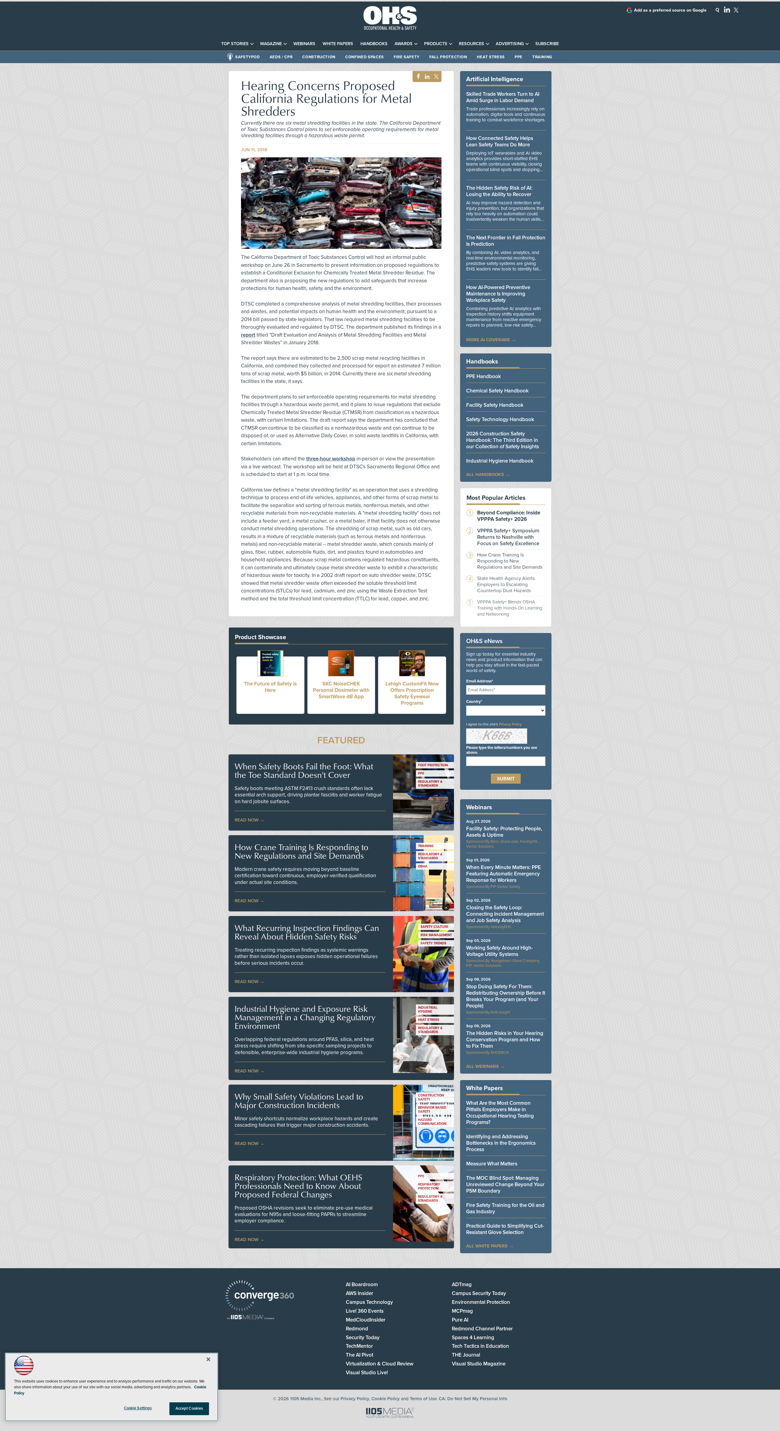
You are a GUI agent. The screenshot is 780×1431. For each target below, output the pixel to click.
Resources (471, 43)
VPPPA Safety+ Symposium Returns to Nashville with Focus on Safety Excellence (508, 537)
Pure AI (460, 1320)
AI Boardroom (362, 1284)
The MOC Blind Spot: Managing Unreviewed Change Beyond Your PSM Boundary (505, 1184)
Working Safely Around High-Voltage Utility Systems (499, 951)
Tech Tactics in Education (480, 1346)
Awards (404, 43)
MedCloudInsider (365, 1320)
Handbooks (374, 43)
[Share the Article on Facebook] (416, 76)
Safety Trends (433, 943)
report (248, 335)
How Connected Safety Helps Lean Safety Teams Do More (499, 141)
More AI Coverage (488, 339)
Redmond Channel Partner (482, 1328)
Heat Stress (491, 57)
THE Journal (466, 1355)
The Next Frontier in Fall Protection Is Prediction (505, 240)
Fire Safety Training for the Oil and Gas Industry (505, 1208)
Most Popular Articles (496, 498)
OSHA (422, 866)
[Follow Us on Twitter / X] (736, 10)
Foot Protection (433, 765)
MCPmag (462, 1311)
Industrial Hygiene (428, 1010)
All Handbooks (485, 474)
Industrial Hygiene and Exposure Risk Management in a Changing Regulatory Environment (305, 1017)
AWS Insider (359, 1293)
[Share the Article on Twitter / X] (435, 76)
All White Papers (487, 1246)
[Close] (208, 1359)
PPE (519, 57)
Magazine (271, 43)
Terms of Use (423, 1398)
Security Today (363, 1337)
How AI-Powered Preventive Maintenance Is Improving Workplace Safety (498, 293)
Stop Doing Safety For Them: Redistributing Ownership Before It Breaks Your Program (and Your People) (505, 996)
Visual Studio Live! (367, 1372)
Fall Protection (448, 57)
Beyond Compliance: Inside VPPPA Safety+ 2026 (508, 516)
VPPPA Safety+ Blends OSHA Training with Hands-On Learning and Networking (509, 608)
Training (542, 57)
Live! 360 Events (365, 1311)
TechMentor (359, 1346)
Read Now (247, 820)
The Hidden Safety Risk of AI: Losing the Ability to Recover (499, 191)
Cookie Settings (138, 1408)
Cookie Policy (385, 1398)
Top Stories (235, 43)
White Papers (338, 43)
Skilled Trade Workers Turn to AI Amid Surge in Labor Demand (502, 97)
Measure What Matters (491, 1164)
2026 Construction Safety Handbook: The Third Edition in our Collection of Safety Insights (502, 440)
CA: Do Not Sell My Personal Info (473, 1398)
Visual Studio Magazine (478, 1364)
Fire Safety (407, 57)
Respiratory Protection (429, 1186)
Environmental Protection (481, 1302)
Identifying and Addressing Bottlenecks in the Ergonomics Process (501, 1143)
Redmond (357, 1328)
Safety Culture (434, 927)
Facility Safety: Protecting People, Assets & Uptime (504, 831)
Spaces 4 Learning (473, 1337)
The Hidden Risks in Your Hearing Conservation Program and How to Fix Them (504, 1039)
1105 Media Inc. (306, 1398)
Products (435, 43)
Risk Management (436, 935)
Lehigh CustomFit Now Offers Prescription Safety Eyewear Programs (412, 693)
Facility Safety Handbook (494, 405)
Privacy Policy (510, 724)
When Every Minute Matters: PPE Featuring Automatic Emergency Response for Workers (503, 873)
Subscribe (547, 43)
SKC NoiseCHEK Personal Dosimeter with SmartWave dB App (341, 690)
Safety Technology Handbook (500, 419)
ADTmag (462, 1284)
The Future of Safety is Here (270, 687)
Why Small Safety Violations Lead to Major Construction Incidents (299, 1100)
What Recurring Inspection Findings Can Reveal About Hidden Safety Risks (307, 932)
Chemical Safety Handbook (497, 391)
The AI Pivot (359, 1355)
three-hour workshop (330, 459)
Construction (318, 57)
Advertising (510, 43)
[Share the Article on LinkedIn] (426, 76)
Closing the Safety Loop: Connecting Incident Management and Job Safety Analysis (505, 914)
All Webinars (482, 1066)
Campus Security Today (479, 1293)
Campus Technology (369, 1302)
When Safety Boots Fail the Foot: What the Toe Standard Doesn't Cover (304, 770)
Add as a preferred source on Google (670, 10)
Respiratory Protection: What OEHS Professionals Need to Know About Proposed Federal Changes (298, 1186)
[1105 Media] (250, 1318)
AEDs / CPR (281, 57)
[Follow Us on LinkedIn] (727, 9)
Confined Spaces (364, 57)
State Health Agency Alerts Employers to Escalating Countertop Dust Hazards (506, 584)
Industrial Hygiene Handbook (500, 461)
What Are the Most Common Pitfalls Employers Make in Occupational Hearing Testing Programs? (500, 1112)
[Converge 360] (259, 1296)
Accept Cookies (189, 1408)
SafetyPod (247, 57)
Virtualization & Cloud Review (379, 1364)
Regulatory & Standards (430, 784)
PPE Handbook (483, 376)
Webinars (304, 43)
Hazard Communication (432, 1122)
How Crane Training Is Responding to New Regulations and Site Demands (301, 851)
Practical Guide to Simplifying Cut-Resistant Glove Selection (505, 1229)
